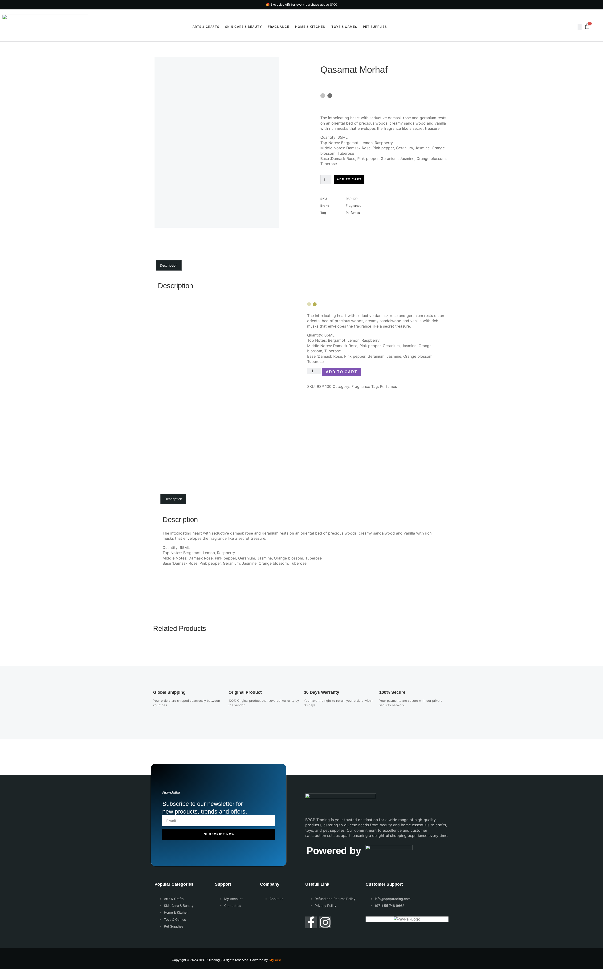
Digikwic (275, 960)
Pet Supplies (375, 26)
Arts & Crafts (205, 26)
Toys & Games (344, 26)
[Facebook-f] (311, 922)
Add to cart (349, 179)
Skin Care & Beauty (243, 26)
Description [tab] (168, 265)
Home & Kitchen (310, 26)
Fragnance (278, 26)
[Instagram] (325, 922)
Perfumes (353, 213)
